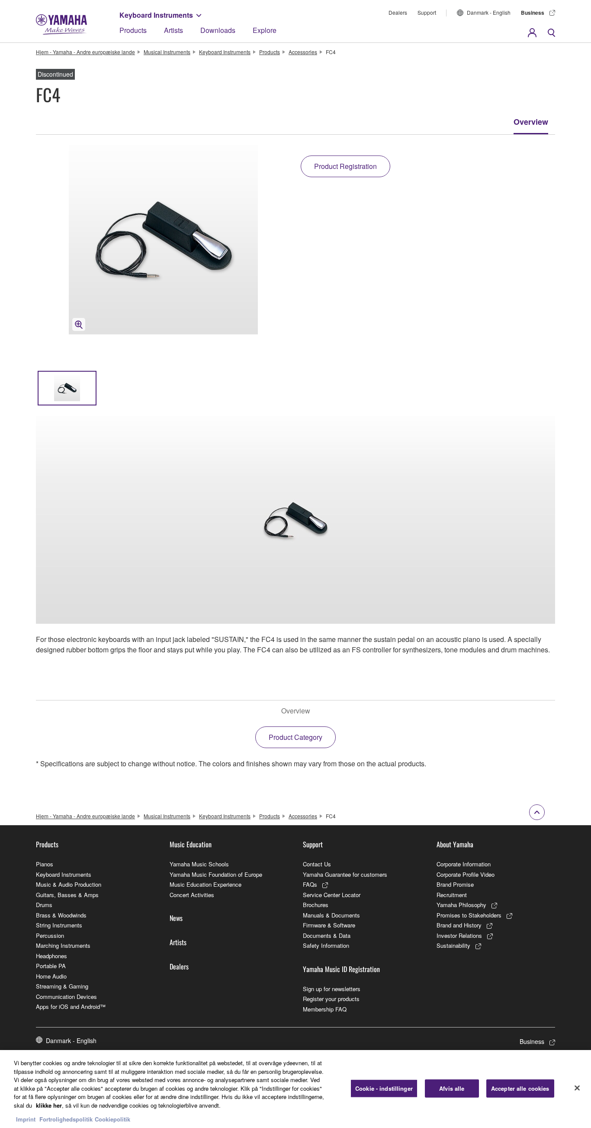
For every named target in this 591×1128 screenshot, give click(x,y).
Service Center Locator (331, 895)
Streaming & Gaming (62, 986)
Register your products (331, 999)
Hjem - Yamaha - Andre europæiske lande (85, 51)
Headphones (51, 956)
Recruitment (452, 895)
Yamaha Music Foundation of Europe (216, 874)
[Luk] (577, 1088)
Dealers (398, 12)
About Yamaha (455, 844)
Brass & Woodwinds (61, 915)
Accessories (303, 51)
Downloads (217, 30)
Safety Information (326, 945)
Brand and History (459, 925)
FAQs (310, 884)
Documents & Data (326, 935)
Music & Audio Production (68, 884)
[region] (295, 1089)
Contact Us (317, 864)
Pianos (44, 864)
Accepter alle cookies (520, 1088)
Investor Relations (459, 935)
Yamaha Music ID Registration (341, 969)
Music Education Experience (205, 884)
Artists (173, 30)
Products (133, 30)
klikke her (49, 1105)
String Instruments (59, 925)
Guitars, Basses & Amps (67, 895)
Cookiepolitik (112, 1119)
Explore (264, 30)
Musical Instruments (167, 51)
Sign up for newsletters (331, 989)
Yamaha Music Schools (199, 864)
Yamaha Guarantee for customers (345, 874)
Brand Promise (455, 884)
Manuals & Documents (331, 915)
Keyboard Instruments (156, 15)
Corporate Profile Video (466, 874)
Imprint (25, 1119)
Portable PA (51, 966)
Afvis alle (451, 1088)
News (176, 918)
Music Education (191, 844)
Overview (531, 121)
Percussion (50, 935)
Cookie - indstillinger (384, 1088)
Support (427, 12)
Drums (44, 905)
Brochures (315, 905)
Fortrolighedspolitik (66, 1119)
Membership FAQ (325, 1009)
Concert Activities (192, 895)
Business (532, 12)
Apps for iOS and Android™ (71, 1006)
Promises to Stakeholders (469, 915)
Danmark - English (489, 12)
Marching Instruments (63, 945)
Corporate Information (464, 864)
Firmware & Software (329, 925)
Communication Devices (66, 996)
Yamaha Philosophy (461, 905)
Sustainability (453, 945)
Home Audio (51, 976)
